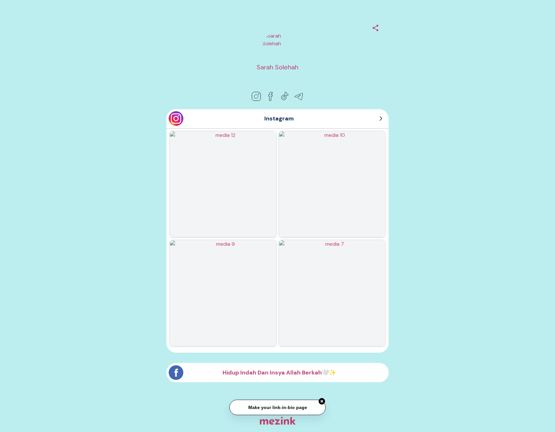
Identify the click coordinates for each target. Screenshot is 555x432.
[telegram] (298, 96)
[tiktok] (284, 96)
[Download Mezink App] (277, 420)
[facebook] (270, 96)
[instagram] (256, 96)
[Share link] (375, 27)
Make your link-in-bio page (277, 407)
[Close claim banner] (322, 401)
